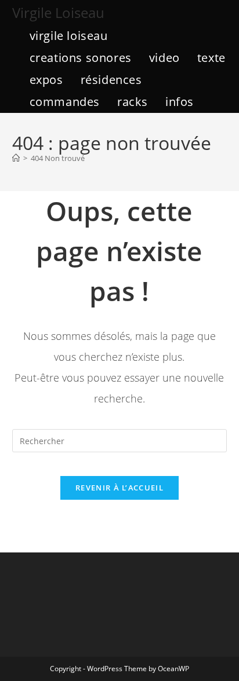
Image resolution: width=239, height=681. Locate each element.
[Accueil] (16, 158)
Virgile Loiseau (58, 12)
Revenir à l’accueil (119, 487)
